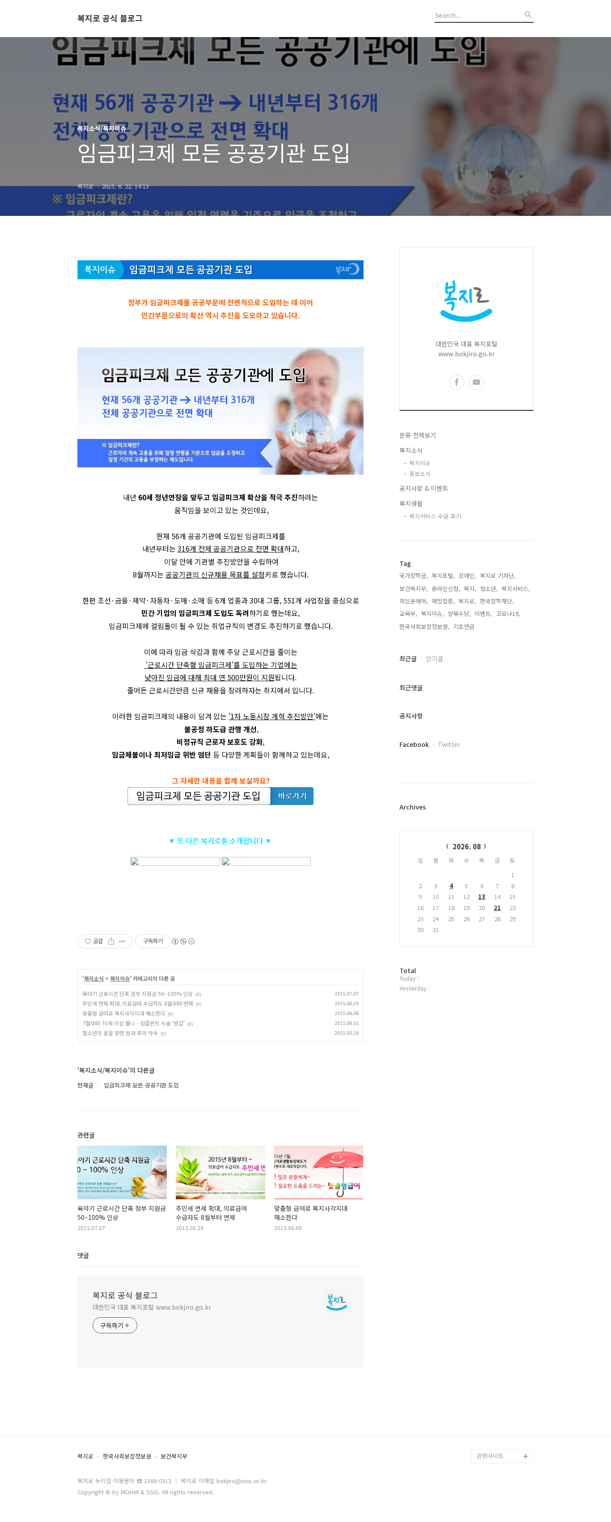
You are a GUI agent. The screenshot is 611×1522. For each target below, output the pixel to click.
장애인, (467, 575)
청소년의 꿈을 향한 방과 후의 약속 (120, 1033)
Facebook (414, 744)
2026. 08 (467, 846)
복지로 (85, 1456)
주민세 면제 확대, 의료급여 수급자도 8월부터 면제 (137, 1003)
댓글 (83, 1255)
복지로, (467, 601)
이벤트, (483, 613)
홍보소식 (420, 473)
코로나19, (508, 613)
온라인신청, (446, 588)
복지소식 (94, 978)
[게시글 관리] (122, 941)
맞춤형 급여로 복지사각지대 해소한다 (123, 1013)
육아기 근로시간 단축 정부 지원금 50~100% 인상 (137, 993)
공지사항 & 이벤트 (423, 488)
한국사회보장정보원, (424, 626)
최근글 (408, 658)
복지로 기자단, (498, 575)
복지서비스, (515, 588)
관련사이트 (490, 1455)
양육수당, (459, 613)
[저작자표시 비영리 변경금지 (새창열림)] (183, 941)
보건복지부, (413, 588)
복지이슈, (432, 613)
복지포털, (443, 575)
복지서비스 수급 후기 (435, 516)
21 (497, 907)
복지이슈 (120, 978)
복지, (470, 588)
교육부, (408, 613)
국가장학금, (413, 575)
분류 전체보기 (417, 434)
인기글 (434, 658)
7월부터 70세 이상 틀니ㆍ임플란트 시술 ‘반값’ (133, 1023)
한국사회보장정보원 (127, 1456)
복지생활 (411, 503)
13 (481, 896)
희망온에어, (413, 601)
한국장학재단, (497, 601)
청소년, (489, 588)
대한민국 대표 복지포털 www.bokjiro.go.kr (152, 1307)
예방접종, (443, 601)
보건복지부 (174, 1456)
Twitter (449, 744)
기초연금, (464, 626)
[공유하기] (111, 941)
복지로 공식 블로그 (110, 18)
